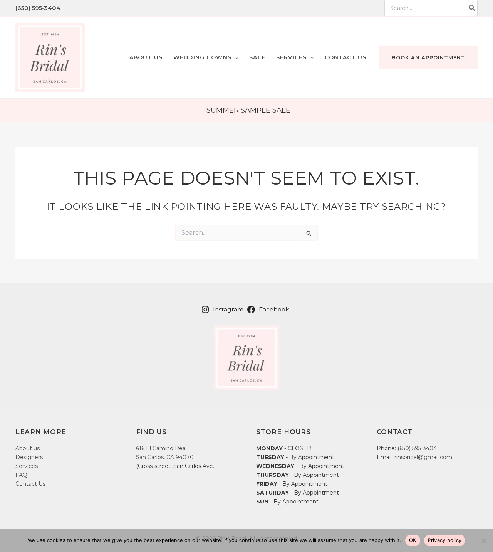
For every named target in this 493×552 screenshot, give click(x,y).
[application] (234, 57)
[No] (483, 540)
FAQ (21, 474)
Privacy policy (445, 540)
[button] (206, 57)
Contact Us (30, 483)
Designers (29, 457)
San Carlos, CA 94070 (165, 457)
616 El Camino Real (161, 448)
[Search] (472, 8)
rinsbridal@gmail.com (423, 457)
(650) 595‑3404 (37, 8)
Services (26, 466)
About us (27, 448)
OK (412, 540)
